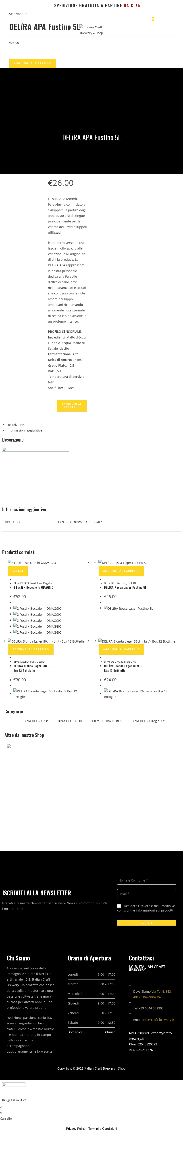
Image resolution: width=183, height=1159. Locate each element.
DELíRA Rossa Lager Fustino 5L (125, 587)
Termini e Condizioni (102, 1128)
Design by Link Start (14, 1100)
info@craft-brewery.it (158, 1019)
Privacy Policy (75, 1128)
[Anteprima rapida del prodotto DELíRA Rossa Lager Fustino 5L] (105, 579)
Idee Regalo (44, 583)
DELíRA (132, 583)
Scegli (17, 571)
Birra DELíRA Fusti (24, 583)
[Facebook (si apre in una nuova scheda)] (166, 5)
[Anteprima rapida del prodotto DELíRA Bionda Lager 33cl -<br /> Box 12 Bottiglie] (105, 658)
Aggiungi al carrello (32, 63)
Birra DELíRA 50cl (24, 662)
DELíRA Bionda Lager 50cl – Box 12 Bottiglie (32, 668)
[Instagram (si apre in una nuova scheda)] (171, 5)
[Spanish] (41, 6)
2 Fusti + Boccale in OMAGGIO (33, 587)
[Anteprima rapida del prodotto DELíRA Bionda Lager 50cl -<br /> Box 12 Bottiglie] (14, 658)
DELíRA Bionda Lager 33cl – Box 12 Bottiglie (123, 668)
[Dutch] (48, 6)
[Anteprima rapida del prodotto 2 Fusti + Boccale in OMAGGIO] (14, 579)
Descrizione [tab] (15, 425)
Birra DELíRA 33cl (115, 662)
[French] (26, 6)
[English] (19, 6)
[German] (34, 6)
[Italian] (12, 6)
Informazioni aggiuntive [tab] (24, 430)
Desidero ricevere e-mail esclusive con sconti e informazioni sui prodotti (146, 908)
